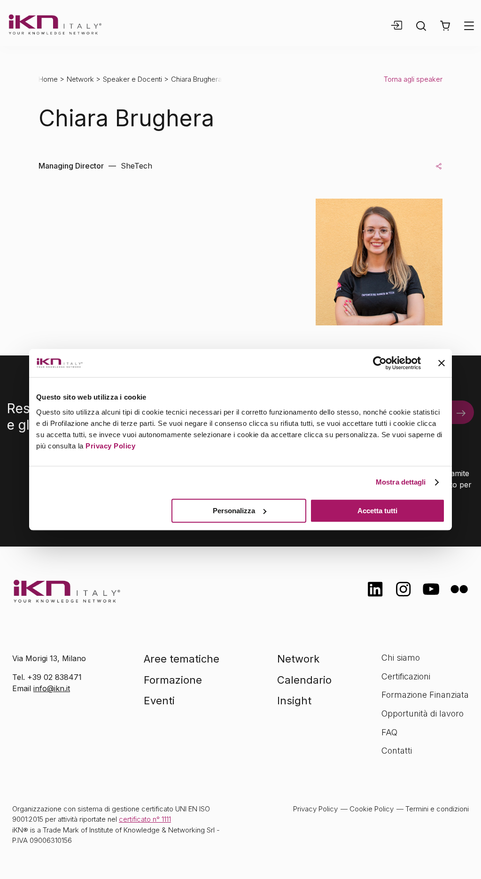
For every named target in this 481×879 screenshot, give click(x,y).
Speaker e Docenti (132, 79)
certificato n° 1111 (145, 819)
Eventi (159, 700)
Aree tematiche (181, 659)
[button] (445, 25)
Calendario (304, 680)
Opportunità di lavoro (422, 713)
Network (80, 79)
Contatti (396, 751)
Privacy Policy (110, 446)
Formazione (173, 680)
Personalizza (234, 511)
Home (48, 79)
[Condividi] (438, 166)
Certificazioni (405, 676)
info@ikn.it (51, 688)
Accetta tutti (377, 511)
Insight (294, 700)
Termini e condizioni (437, 808)
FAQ (389, 732)
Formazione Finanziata (425, 695)
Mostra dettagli (401, 482)
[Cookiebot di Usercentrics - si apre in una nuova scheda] (380, 363)
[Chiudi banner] (441, 363)
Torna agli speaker (413, 79)
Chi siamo (400, 658)
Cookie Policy (371, 808)
